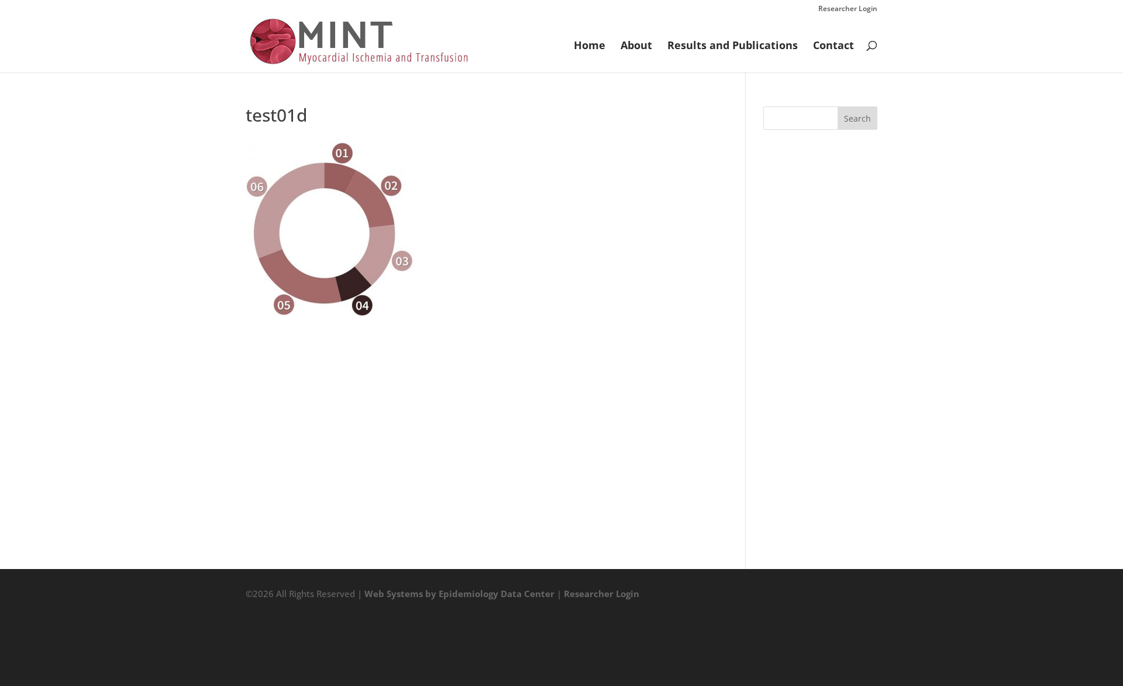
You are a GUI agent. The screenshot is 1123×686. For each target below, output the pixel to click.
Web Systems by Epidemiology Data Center (459, 593)
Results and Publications (732, 46)
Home (589, 46)
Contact (833, 46)
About (636, 46)
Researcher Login (847, 9)
